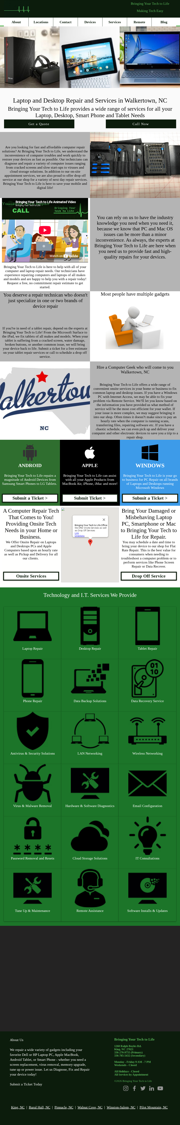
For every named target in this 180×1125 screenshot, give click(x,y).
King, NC (18, 1107)
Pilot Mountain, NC (154, 1107)
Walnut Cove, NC (90, 1107)
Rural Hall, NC (39, 1107)
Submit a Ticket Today (26, 1084)
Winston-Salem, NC (121, 1107)
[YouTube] (160, 1088)
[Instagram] (125, 1088)
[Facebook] (134, 1088)
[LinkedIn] (151, 1088)
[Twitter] (143, 1088)
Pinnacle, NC (63, 1107)
